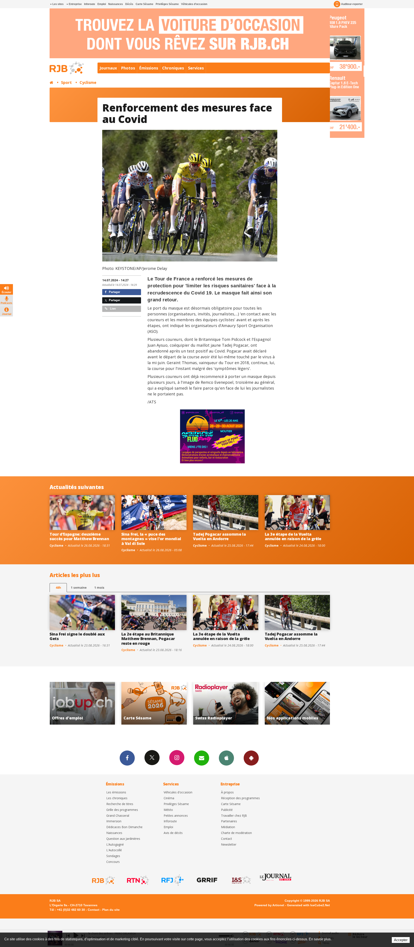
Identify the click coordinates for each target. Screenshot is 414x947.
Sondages (113, 856)
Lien (112, 308)
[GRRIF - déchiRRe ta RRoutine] (206, 880)
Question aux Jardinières (123, 839)
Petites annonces (176, 816)
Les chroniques (116, 798)
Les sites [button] (58, 4)
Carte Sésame (144, 4)
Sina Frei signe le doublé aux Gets (77, 636)
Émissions (148, 68)
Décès (129, 4)
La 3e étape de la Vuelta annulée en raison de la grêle (293, 536)
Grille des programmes (122, 810)
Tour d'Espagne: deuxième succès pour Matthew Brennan (79, 536)
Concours (113, 862)
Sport (66, 82)
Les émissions (116, 792)
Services (196, 68)
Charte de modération (236, 833)
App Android (251, 758)
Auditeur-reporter (352, 4)
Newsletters (201, 758)
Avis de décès (173, 833)
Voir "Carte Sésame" (52, 703)
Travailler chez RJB (234, 816)
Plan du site (111, 909)
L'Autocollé (114, 850)
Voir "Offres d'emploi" (267, 703)
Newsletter (228, 844)
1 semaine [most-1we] (79, 587)
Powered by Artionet (269, 905)
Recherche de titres (119, 804)
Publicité (227, 810)
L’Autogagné (115, 844)
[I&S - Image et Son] (241, 880)
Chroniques (173, 68)
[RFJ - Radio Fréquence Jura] (172, 880)
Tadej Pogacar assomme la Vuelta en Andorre (219, 536)
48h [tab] (58, 587)
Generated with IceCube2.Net (308, 905)
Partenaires (229, 821)
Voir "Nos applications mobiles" (195, 703)
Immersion (113, 821)
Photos (128, 68)
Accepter (401, 940)
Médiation (228, 827)
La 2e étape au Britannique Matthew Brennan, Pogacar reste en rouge (148, 638)
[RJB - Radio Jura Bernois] (103, 880)
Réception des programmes (240, 798)
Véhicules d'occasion (194, 4)
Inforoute (89, 4)
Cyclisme (88, 82)
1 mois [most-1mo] (99, 587)
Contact (226, 839)
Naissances (115, 4)
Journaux (108, 68)
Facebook (127, 758)
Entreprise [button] (75, 4)
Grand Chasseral (117, 816)
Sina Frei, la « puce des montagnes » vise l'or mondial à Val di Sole (151, 539)
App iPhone (226, 758)
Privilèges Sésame (167, 4)
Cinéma (169, 798)
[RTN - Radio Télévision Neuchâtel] (137, 880)
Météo (168, 810)
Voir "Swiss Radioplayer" (124, 703)
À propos (227, 792)
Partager (114, 292)
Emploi (101, 4)
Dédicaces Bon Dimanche (124, 827)
